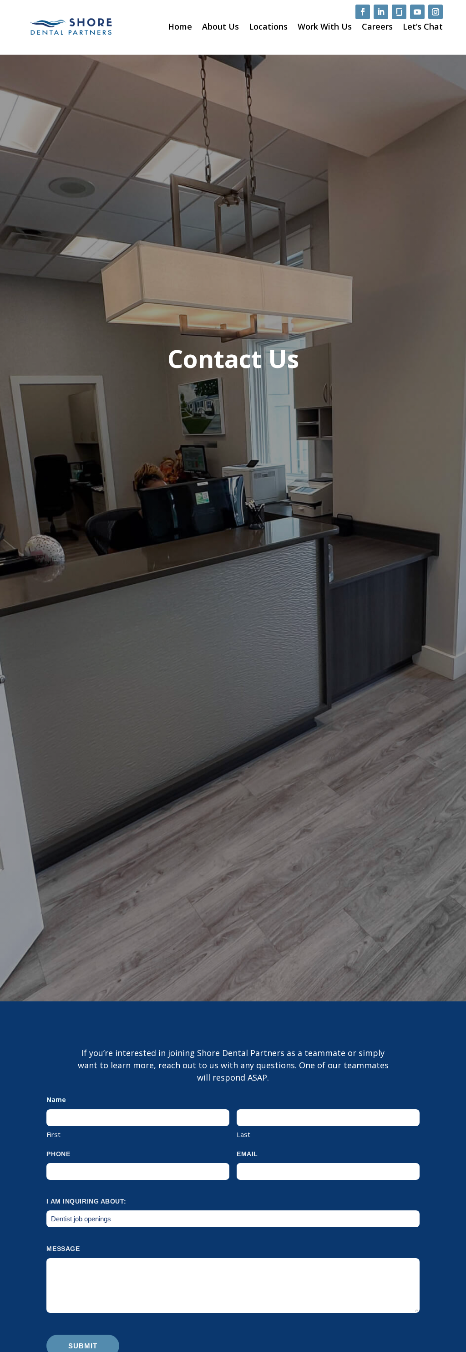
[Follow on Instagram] (435, 12)
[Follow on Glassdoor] (399, 12)
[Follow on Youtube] (417, 12)
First (53, 1134)
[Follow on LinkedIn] (381, 12)
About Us (220, 26)
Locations (268, 26)
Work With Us (325, 26)
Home (180, 26)
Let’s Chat (423, 26)
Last (243, 1134)
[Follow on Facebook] (362, 12)
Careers (377, 26)
